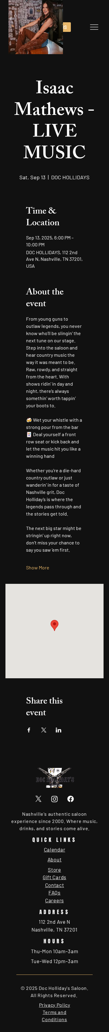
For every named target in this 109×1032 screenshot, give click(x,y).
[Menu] (94, 27)
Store (54, 870)
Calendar (54, 849)
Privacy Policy (54, 1005)
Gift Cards (54, 877)
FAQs (54, 892)
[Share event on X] (44, 730)
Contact (54, 885)
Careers (54, 900)
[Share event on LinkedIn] (58, 730)
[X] (38, 799)
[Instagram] (54, 799)
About (54, 859)
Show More (37, 567)
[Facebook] (70, 799)
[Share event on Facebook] (29, 730)
